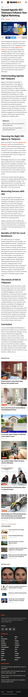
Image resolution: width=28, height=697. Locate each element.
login (6, 524)
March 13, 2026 (4, 412)
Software (17, 645)
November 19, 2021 (12, 537)
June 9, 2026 (4, 385)
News (16, 636)
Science (17, 643)
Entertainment (5, 647)
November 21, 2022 (12, 558)
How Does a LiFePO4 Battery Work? (18, 593)
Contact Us (18, 691)
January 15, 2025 (5, 520)
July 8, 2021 (11, 545)
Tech (16, 649)
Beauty (3, 641)
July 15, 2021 (11, 602)
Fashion (3, 649)
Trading (17, 653)
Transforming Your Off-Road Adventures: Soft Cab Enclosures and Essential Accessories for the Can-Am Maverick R (13, 516)
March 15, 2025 (4, 491)
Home (2, 7)
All (1, 636)
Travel (16, 655)
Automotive (4, 639)
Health (3, 653)
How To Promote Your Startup (16, 529)
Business (7, 7)
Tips (16, 651)
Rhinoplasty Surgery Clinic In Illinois (12, 580)
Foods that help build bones (16, 535)
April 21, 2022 (11, 531)
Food (2, 651)
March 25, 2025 (4, 465)
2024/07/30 (14, 19)
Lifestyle (3, 659)
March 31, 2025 (4, 438)
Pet (16, 639)
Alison (8, 19)
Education (3, 645)
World (16, 659)
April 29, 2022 (11, 589)
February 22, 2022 (12, 551)
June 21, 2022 (11, 595)
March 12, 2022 (5, 582)
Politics (17, 641)
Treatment (17, 657)
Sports (16, 647)
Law (2, 657)
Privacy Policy (10, 691)
